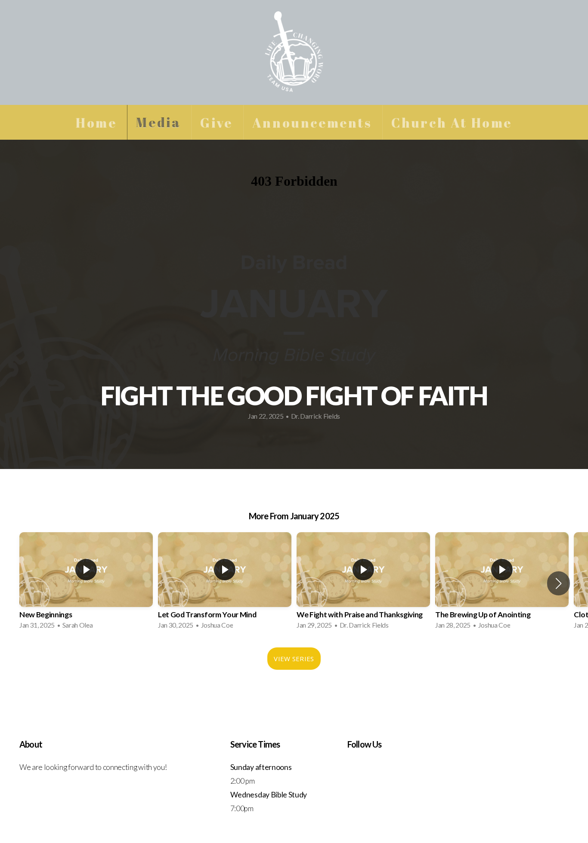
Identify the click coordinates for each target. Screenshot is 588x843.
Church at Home (451, 122)
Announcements (312, 122)
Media (158, 122)
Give (216, 122)
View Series (294, 658)
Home (96, 122)
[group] (86, 583)
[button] (558, 583)
